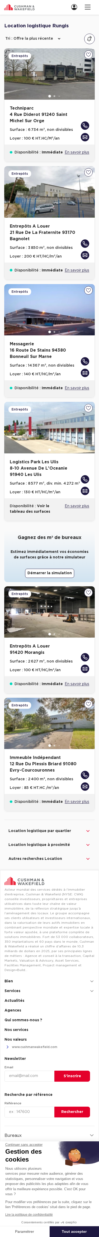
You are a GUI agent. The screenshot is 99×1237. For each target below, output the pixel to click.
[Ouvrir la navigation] (88, 7)
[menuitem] (76, 7)
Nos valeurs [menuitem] (15, 1039)
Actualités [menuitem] (14, 1001)
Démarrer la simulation (49, 573)
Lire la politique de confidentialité (29, 1215)
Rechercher (72, 1112)
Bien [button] (8, 981)
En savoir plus (77, 152)
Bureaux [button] (13, 1135)
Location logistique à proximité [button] (39, 845)
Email (8, 1067)
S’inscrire (72, 1076)
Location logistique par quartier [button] (39, 831)
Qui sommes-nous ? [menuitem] (23, 1020)
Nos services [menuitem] (16, 1030)
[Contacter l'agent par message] (85, 137)
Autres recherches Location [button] (35, 859)
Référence (12, 1103)
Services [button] (12, 991)
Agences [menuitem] (12, 1010)
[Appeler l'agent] (85, 125)
